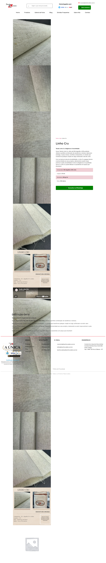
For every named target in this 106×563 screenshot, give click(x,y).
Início (57, 138)
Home (18, 12)
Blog (51, 12)
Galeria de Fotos (40, 12)
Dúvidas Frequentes (63, 12)
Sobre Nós (77, 12)
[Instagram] (11, 339)
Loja (60, 138)
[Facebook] (14, 339)
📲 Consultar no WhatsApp (74, 188)
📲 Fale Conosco (84, 7)
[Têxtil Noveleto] (11, 5)
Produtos (27, 12)
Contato (87, 12)
